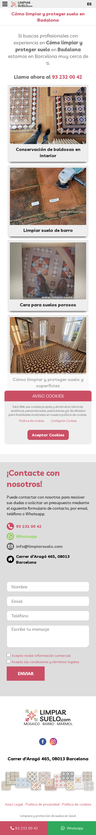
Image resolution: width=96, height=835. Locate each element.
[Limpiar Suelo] (48, 715)
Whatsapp (75, 828)
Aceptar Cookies (48, 434)
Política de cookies (76, 804)
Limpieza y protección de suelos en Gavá (48, 816)
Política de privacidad (42, 804)
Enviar (25, 673)
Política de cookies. (31, 421)
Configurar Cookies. (64, 421)
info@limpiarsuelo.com (39, 546)
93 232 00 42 (26, 828)
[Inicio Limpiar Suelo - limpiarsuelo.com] (21, 4)
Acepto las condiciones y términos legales (45, 662)
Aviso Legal (14, 804)
